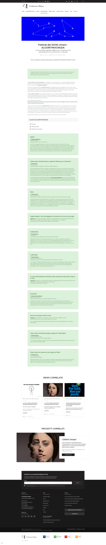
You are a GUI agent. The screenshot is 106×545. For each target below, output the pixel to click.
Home (23, 11)
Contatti (75, 11)
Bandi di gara (52, 11)
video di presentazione (56, 177)
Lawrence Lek (34, 194)
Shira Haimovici (34, 234)
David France (34, 163)
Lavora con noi (59, 11)
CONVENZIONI (74, 513)
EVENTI (25, 416)
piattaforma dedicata (42, 84)
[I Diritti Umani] (41, 447)
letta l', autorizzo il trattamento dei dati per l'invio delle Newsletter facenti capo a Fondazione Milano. (45, 485)
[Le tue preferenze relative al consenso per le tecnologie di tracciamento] (2, 543)
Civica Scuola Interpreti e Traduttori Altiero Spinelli (74, 498)
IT (81, 1)
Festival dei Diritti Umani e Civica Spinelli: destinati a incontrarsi (73, 404)
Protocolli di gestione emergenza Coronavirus (51, 519)
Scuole (37, 11)
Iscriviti (78, 482)
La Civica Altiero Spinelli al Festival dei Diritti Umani (30, 403)
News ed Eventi (44, 11)
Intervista (32, 280)
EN (83, 1)
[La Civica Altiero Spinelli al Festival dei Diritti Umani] (31, 390)
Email (25, 480)
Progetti (67, 11)
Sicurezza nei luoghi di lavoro (48, 522)
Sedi (71, 11)
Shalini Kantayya (35, 257)
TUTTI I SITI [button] (23, 1)
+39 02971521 (25, 505)
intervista (32, 317)
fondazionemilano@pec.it (28, 508)
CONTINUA (25, 412)
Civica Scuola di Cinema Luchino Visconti (72, 496)
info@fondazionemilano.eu (29, 506)
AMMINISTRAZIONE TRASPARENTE (74, 509)
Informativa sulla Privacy (31, 485)
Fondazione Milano (30, 11)
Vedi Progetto (68, 454)
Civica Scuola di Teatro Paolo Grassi (71, 503)
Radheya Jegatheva (35, 139)
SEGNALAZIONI (30, 416)
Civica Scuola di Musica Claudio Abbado (72, 501)
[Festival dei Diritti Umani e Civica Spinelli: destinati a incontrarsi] (74, 390)
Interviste (32, 218)
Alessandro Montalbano (36, 296)
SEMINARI (68, 415)
